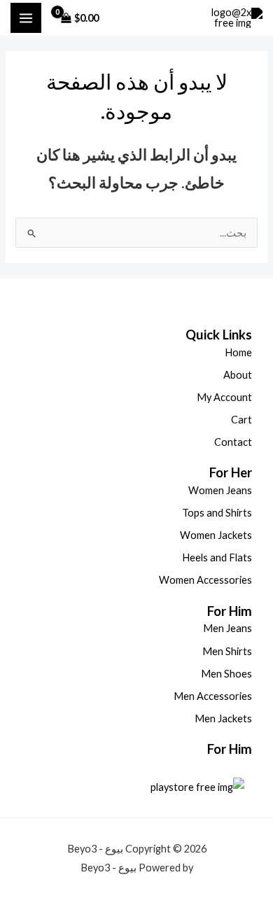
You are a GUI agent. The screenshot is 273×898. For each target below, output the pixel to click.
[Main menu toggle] (25, 18)
